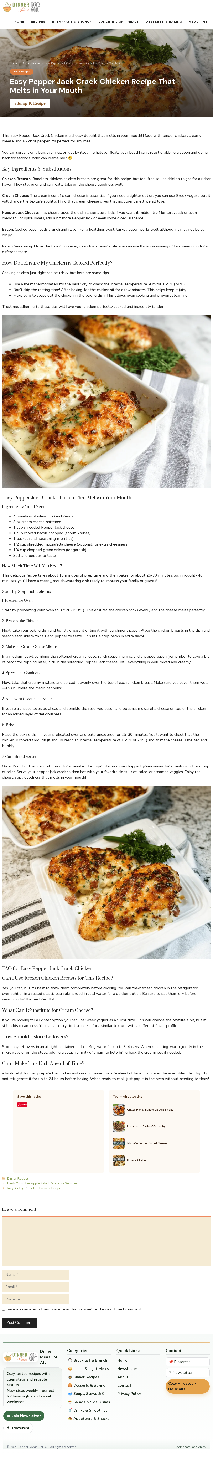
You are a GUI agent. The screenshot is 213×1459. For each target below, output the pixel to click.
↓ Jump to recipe (30, 103)
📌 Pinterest (179, 1361)
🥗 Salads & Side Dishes (89, 1401)
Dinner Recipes (31, 63)
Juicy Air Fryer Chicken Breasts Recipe (34, 1188)
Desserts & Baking (164, 22)
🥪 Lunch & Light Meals (88, 1368)
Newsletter (127, 1368)
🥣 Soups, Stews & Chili (88, 1393)
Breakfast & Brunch (72, 22)
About (122, 1376)
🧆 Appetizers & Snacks (88, 1418)
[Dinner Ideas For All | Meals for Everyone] (21, 7)
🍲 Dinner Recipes (83, 1376)
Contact (124, 1385)
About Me (198, 22)
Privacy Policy (129, 1393)
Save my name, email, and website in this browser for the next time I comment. (74, 1309)
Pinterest (21, 1427)
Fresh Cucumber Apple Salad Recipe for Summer (42, 1183)
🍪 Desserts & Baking (86, 1385)
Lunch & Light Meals (119, 22)
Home (19, 22)
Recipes (38, 22)
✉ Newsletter (180, 1372)
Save (24, 1104)
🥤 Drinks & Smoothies (87, 1410)
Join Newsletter (26, 1415)
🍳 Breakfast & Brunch (87, 1360)
